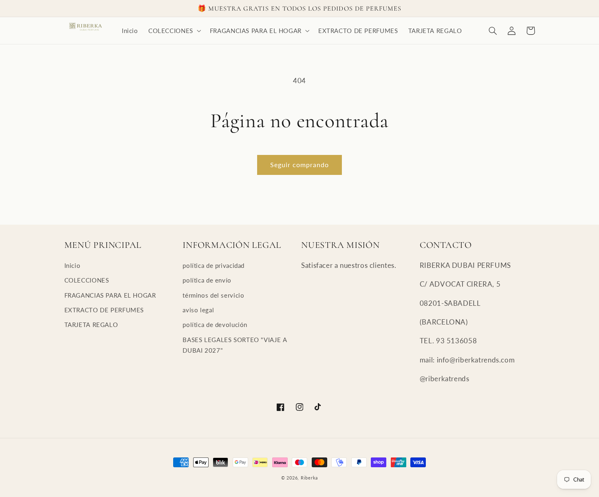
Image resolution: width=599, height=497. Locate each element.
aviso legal (198, 310)
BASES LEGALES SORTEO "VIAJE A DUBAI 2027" (235, 345)
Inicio (72, 265)
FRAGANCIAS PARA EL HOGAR (110, 295)
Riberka (309, 477)
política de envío (207, 280)
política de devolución (215, 324)
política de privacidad (213, 265)
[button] (174, 31)
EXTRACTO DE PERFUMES (104, 310)
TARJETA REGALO (91, 324)
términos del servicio (213, 295)
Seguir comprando (299, 164)
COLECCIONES (86, 280)
